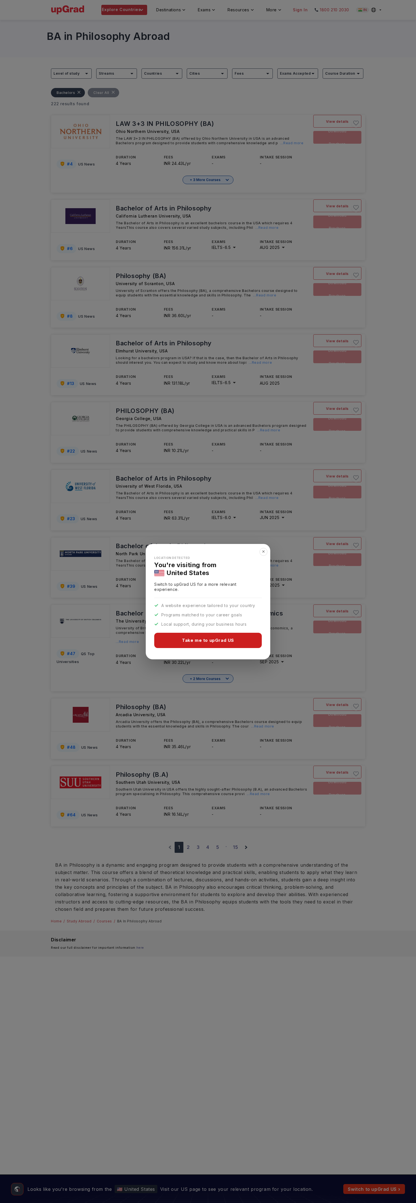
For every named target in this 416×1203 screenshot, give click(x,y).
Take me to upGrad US (208, 640)
